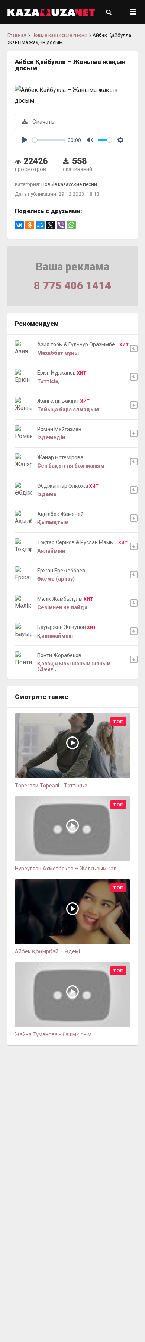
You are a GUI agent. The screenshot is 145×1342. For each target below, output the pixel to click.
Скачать (42, 121)
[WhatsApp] (71, 225)
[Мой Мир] (40, 225)
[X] (50, 225)
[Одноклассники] (29, 225)
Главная (16, 35)
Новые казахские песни (59, 35)
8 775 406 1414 (72, 285)
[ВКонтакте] (19, 225)
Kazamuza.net (51, 12)
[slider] (48, 140)
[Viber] (61, 225)
